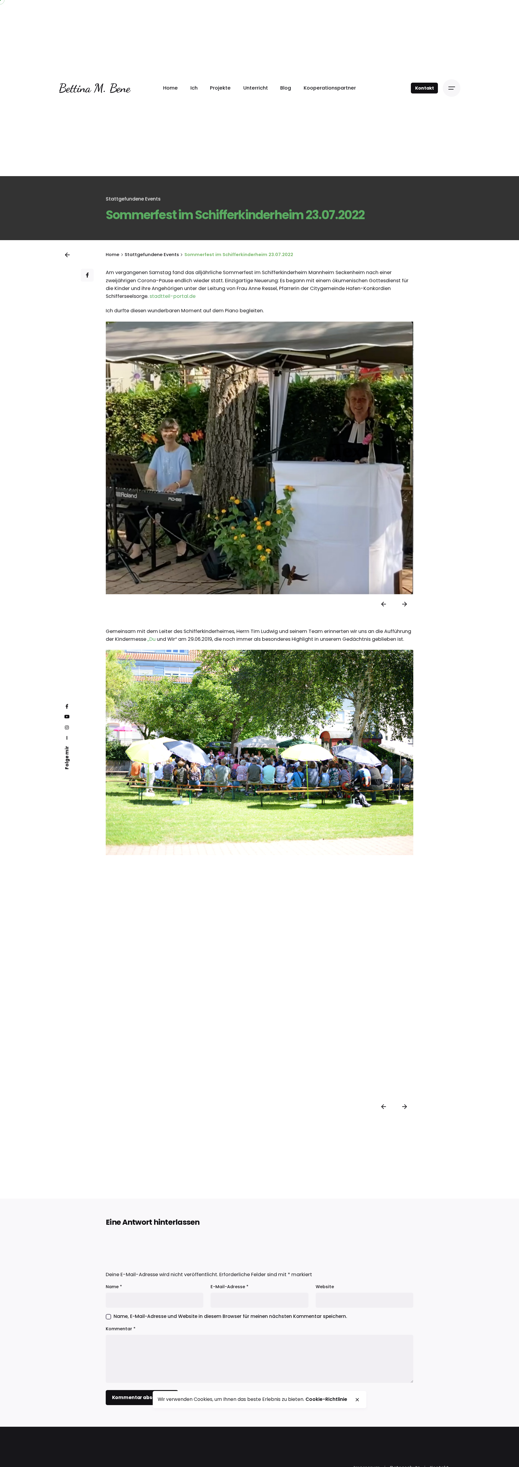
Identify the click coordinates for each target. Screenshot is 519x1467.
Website (325, 1287)
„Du (151, 639)
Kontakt (424, 88)
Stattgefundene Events (133, 199)
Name (114, 1287)
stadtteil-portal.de (173, 296)
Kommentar (120, 1329)
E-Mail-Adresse (229, 1287)
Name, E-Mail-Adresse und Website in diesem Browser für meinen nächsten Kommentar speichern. (230, 1316)
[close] (357, 1399)
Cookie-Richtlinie (326, 1399)
